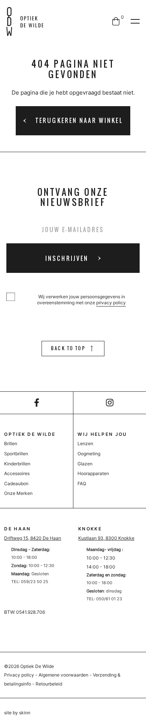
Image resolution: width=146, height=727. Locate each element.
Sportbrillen (16, 453)
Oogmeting (88, 453)
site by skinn (17, 712)
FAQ (81, 483)
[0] (115, 21)
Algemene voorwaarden (63, 675)
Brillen (10, 443)
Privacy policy (19, 675)
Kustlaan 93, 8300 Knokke (106, 538)
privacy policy (111, 302)
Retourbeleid (49, 684)
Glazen (84, 463)
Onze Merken (18, 493)
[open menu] (135, 21)
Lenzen (85, 443)
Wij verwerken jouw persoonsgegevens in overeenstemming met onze (81, 299)
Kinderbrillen (17, 463)
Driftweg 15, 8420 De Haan (32, 538)
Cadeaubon (16, 483)
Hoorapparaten (93, 473)
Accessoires (17, 473)
